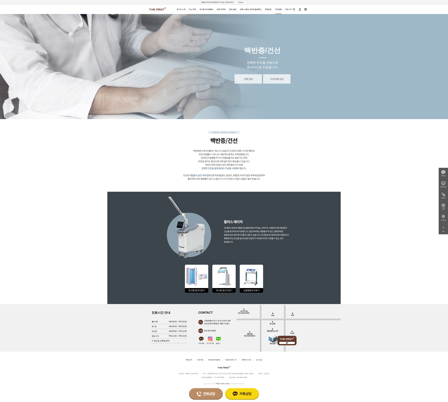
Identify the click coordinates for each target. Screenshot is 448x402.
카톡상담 (443, 176)
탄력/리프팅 (221, 9)
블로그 (218, 343)
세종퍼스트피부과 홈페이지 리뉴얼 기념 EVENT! (217, 2)
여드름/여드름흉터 (206, 9)
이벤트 (443, 209)
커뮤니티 (288, 9)
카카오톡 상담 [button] (276, 79)
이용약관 (200, 360)
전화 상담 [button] (248, 79)
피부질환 (278, 9)
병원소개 (189, 360)
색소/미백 (192, 9)
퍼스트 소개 (181, 9)
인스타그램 (210, 343)
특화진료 (268, 9)
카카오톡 (201, 343)
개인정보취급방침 (214, 360)
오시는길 (443, 220)
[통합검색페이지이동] (294, 9)
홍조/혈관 (232, 9)
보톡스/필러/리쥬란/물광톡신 (251, 9)
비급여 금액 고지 (231, 360)
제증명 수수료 (246, 360)
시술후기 (443, 198)
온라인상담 (443, 187)
